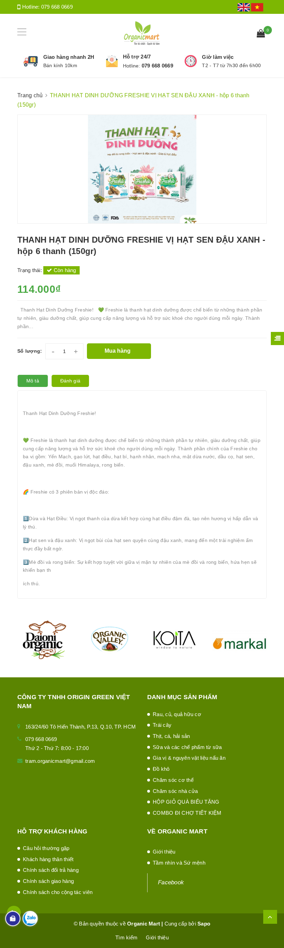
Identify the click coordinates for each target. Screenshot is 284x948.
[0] (261, 34)
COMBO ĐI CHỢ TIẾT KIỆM (187, 813)
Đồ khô (161, 769)
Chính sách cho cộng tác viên (57, 892)
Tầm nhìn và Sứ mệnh (179, 863)
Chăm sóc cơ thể (173, 780)
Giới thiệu (164, 852)
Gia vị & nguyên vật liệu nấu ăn (189, 758)
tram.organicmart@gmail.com (60, 761)
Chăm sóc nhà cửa (175, 791)
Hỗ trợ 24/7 (137, 57)
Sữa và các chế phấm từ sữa (187, 747)
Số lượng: (29, 351)
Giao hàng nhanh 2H (69, 57)
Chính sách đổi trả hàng (51, 870)
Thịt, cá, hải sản (171, 736)
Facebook (171, 882)
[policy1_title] (30, 61)
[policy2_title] (112, 61)
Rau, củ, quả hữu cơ (177, 714)
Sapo (203, 924)
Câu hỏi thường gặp (46, 848)
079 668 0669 (57, 7)
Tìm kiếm (126, 937)
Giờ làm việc (217, 57)
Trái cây (162, 725)
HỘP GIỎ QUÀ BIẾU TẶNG (186, 802)
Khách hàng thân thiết (48, 859)
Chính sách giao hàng (48, 881)
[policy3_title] (191, 61)
